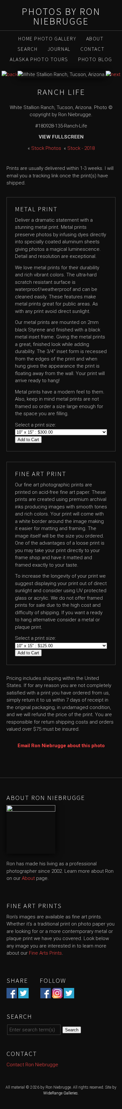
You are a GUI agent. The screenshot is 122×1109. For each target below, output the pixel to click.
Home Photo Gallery (47, 38)
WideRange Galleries (60, 1093)
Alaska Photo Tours (39, 59)
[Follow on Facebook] (45, 994)
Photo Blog (95, 59)
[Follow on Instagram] (57, 994)
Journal (59, 49)
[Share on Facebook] (12, 994)
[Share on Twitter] (23, 994)
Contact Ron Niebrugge (32, 1065)
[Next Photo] (113, 74)
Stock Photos (46, 148)
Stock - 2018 (81, 148)
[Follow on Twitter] (69, 994)
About (95, 38)
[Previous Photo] (10, 74)
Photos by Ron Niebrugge (61, 16)
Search (28, 49)
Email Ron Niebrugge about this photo (61, 746)
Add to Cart (28, 439)
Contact (92, 49)
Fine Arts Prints (45, 953)
